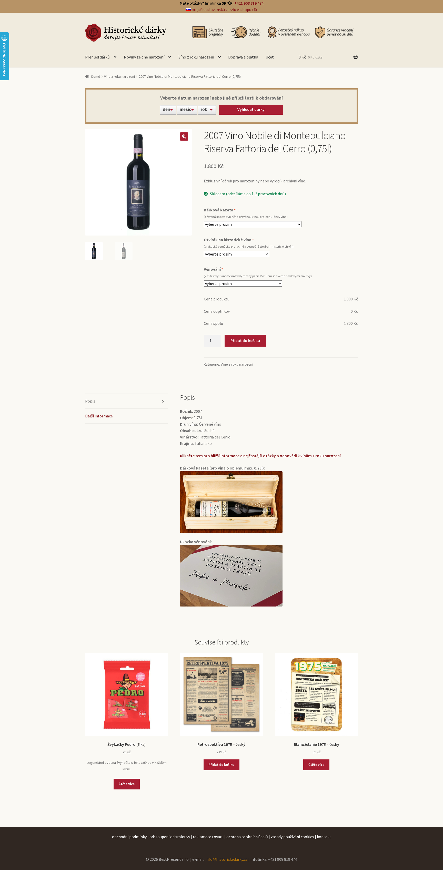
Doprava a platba (243, 57)
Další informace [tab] (99, 415)
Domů (95, 76)
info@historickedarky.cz (226, 859)
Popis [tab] (90, 401)
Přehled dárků (97, 57)
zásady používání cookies (292, 836)
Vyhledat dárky (251, 109)
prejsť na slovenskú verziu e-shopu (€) (224, 9)
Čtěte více (127, 783)
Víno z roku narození (196, 57)
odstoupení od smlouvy (169, 836)
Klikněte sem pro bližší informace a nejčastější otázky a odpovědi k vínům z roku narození (260, 455)
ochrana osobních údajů (247, 836)
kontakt (324, 836)
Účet (270, 57)
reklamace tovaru (208, 836)
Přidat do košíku (245, 340)
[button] (184, 136)
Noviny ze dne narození (144, 57)
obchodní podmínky (129, 836)
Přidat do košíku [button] (221, 764)
